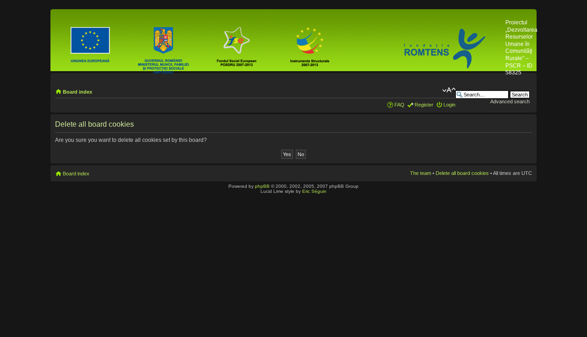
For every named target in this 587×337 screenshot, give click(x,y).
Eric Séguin (314, 191)
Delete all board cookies (462, 173)
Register (424, 104)
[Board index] (279, 48)
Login (449, 104)
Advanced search (510, 101)
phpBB (262, 186)
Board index (77, 92)
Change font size (448, 90)
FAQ (399, 104)
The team (420, 173)
